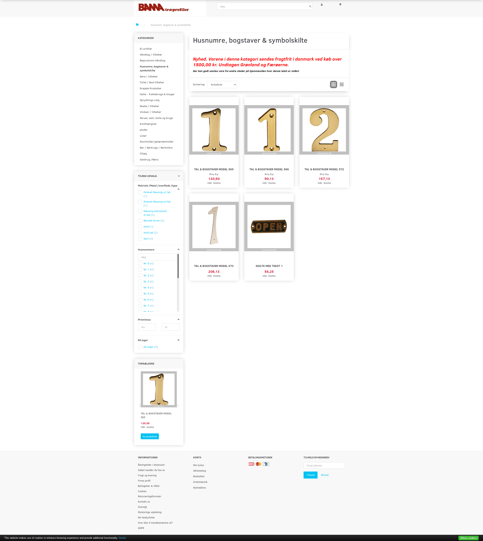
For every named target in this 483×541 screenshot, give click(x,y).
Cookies (142, 491)
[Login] (324, 4)
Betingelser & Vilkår (149, 485)
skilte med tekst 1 (269, 266)
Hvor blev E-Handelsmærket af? (155, 522)
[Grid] (333, 84)
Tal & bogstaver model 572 (324, 169)
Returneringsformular (149, 496)
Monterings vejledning (150, 512)
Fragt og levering (147, 475)
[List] (341, 84)
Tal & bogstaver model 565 (156, 415)
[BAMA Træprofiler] (170, 7)
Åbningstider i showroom (151, 464)
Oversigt (142, 506)
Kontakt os (144, 501)
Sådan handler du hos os (151, 470)
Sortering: (199, 84)
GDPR (141, 527)
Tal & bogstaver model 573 (214, 266)
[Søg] (310, 6)
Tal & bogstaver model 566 (269, 169)
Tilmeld (311, 475)
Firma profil (144, 480)
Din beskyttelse (146, 517)
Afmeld (324, 475)
